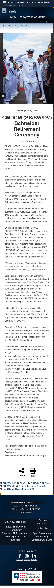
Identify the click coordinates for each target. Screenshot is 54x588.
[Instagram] (27, 557)
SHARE (21, 475)
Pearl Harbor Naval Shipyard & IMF (19, 488)
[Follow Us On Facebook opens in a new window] (19, 557)
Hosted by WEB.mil (26, 569)
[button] (13, 5)
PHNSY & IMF (9, 483)
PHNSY (23, 483)
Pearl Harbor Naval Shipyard (32, 486)
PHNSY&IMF (9, 486)
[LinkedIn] (34, 557)
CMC (47, 483)
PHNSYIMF (36, 483)
